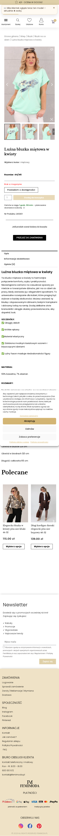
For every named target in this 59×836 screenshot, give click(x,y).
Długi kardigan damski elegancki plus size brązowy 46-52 (42, 529)
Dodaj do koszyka (34, 197)
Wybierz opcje (14, 546)
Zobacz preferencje (29, 436)
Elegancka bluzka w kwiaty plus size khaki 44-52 (14, 529)
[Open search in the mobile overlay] (17, 20)
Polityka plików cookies (19, 442)
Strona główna (11, 36)
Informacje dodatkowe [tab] (17, 258)
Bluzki (30, 36)
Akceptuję (29, 421)
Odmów (29, 428)
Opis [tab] (6, 253)
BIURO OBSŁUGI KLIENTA (18, 757)
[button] (5, 521)
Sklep (22, 36)
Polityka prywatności (39, 442)
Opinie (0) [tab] (9, 264)
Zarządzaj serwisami (29, 415)
